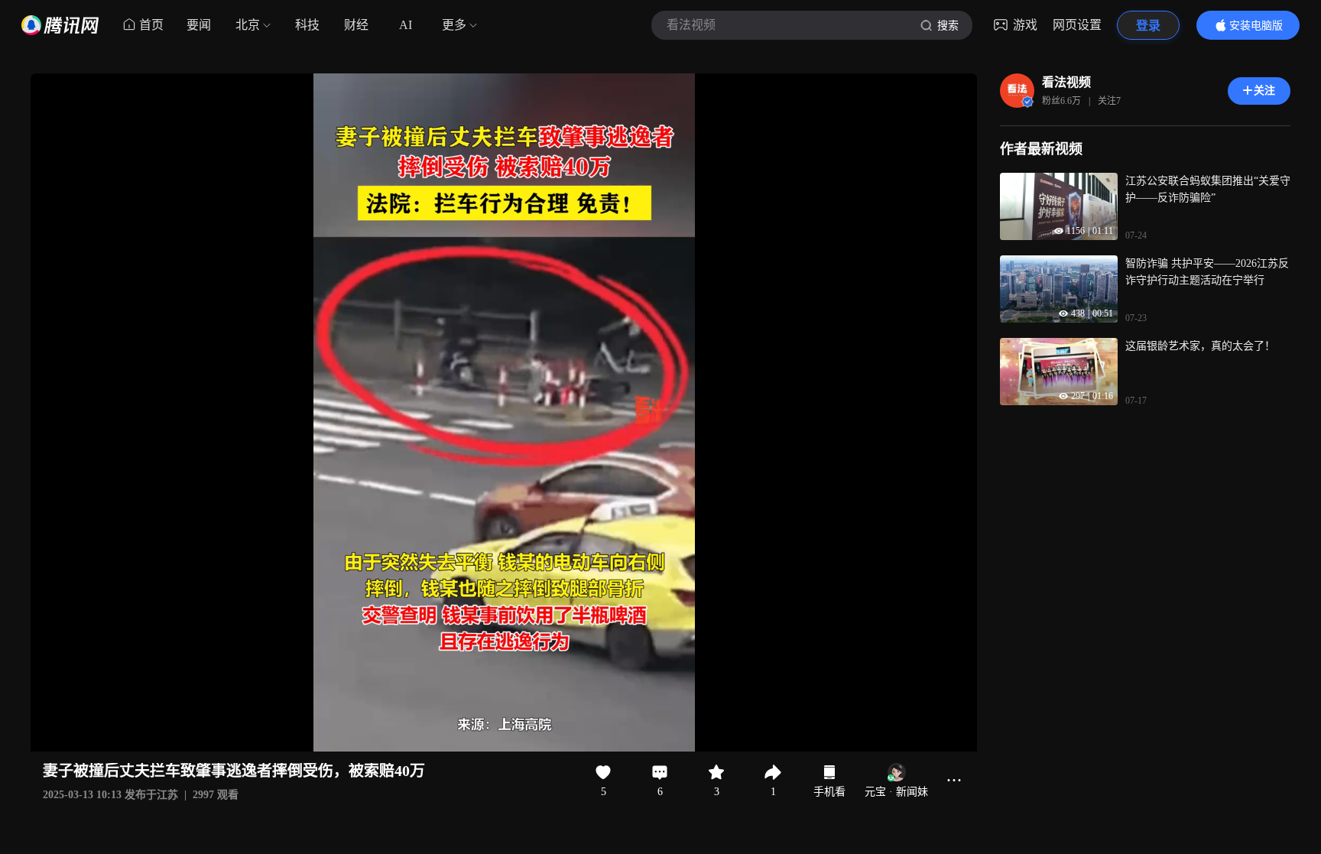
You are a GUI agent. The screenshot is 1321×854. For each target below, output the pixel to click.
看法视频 (1066, 82)
